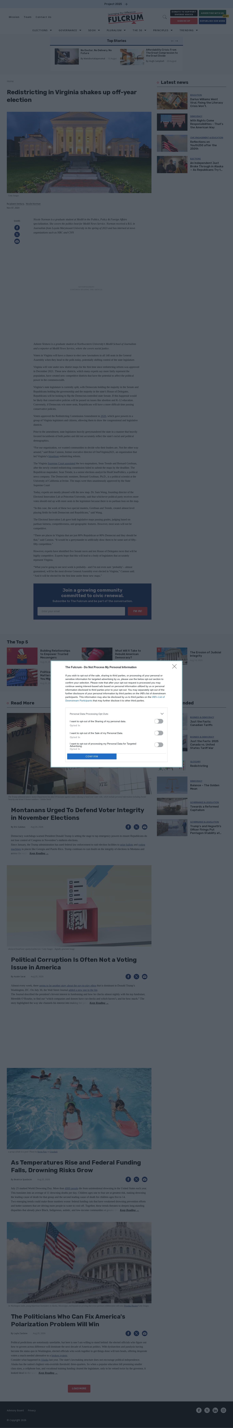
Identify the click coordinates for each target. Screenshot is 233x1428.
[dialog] (116, 714)
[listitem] (116, 714)
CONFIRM (92, 756)
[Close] (175, 667)
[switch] (158, 721)
